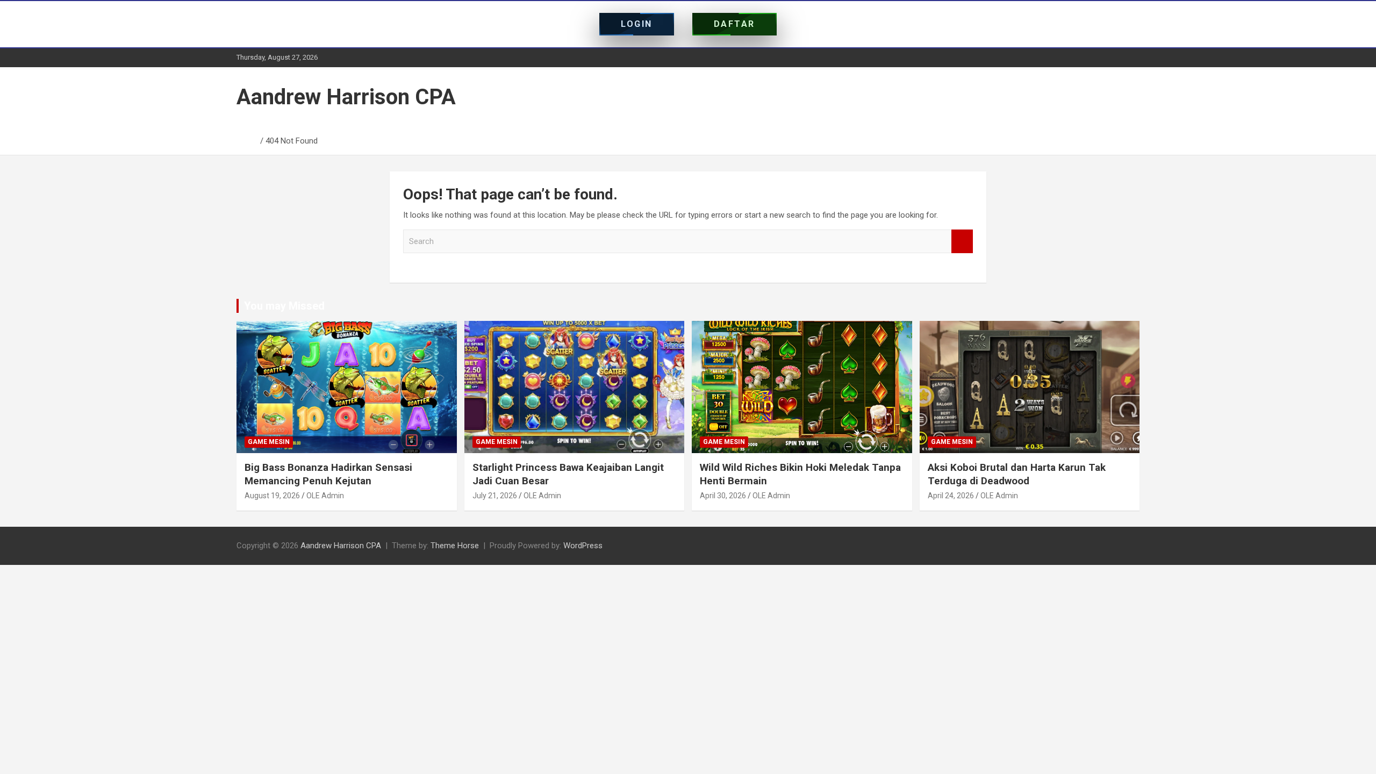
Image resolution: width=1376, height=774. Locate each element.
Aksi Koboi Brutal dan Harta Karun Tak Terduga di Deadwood (1017, 474)
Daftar (734, 24)
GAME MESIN (269, 442)
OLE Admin (325, 495)
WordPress (583, 545)
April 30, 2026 (723, 495)
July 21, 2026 (494, 495)
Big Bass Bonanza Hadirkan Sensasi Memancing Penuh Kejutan (328, 474)
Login (637, 24)
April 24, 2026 (951, 495)
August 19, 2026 (272, 495)
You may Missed (284, 305)
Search (962, 242)
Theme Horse (455, 545)
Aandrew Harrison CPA (346, 97)
